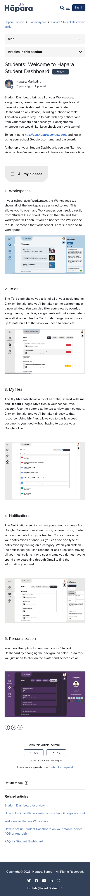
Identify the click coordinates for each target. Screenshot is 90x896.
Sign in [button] (78, 7)
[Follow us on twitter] (30, 880)
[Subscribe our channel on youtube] (45, 880)
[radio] (33, 752)
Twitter (13, 727)
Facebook (7, 727)
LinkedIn (20, 727)
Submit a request (61, 767)
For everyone (37, 22)
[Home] (19, 7)
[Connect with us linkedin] (53, 880)
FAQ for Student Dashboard (24, 841)
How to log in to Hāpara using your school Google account (45, 813)
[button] (68, 8)
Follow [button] (60, 71)
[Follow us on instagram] (60, 880)
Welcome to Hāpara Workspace (26, 821)
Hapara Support (14, 22)
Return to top (14, 782)
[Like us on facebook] (38, 880)
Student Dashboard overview (25, 805)
